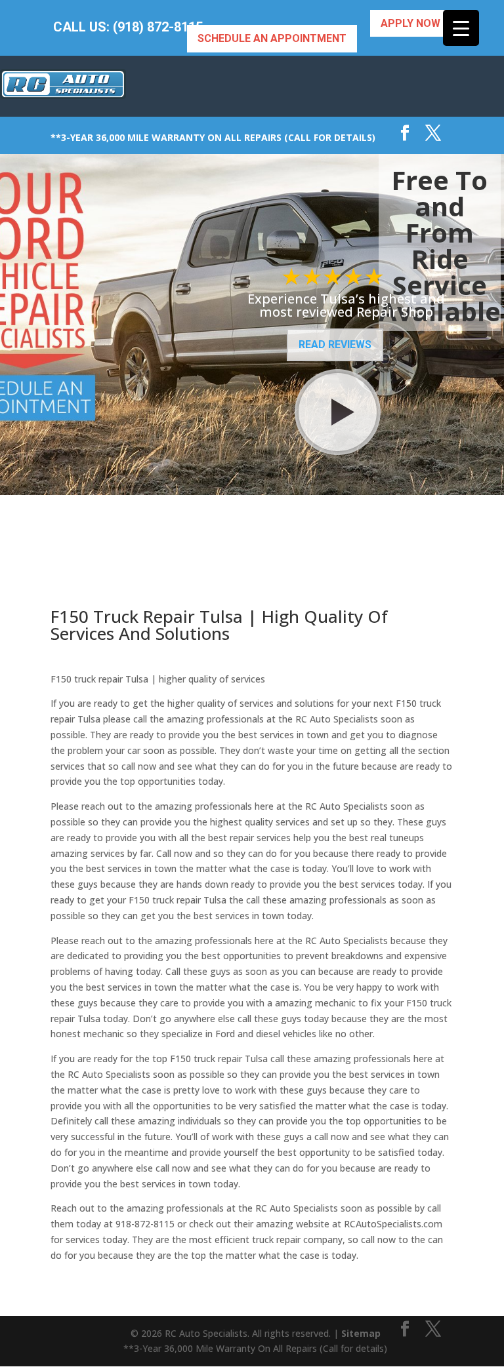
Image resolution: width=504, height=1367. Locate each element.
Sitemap (361, 1333)
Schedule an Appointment (272, 38)
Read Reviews (335, 344)
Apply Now (410, 23)
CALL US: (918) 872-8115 (128, 27)
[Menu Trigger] (461, 28)
